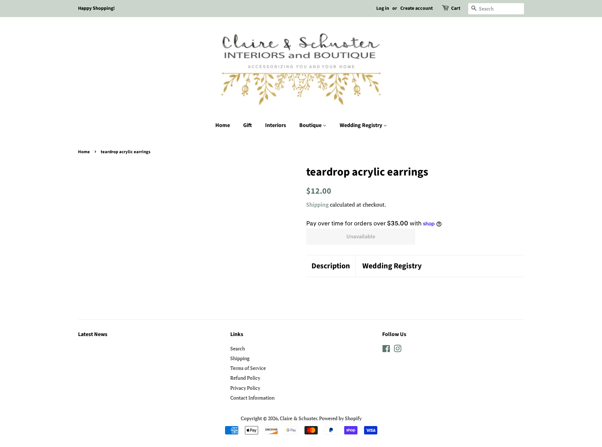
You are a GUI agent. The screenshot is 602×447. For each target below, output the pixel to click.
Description (330, 266)
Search (237, 348)
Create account (416, 8)
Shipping (317, 204)
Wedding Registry (361, 125)
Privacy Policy (245, 388)
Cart (455, 8)
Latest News (92, 334)
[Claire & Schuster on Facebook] (386, 350)
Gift (247, 125)
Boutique (311, 125)
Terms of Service (248, 368)
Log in (382, 8)
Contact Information (252, 397)
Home (222, 125)
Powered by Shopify (340, 418)
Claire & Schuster (298, 418)
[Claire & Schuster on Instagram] (397, 350)
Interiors (275, 125)
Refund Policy (245, 377)
